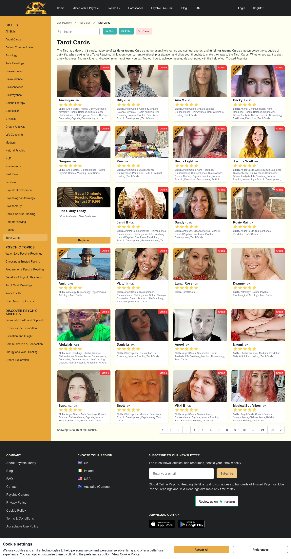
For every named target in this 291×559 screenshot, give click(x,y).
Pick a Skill (84, 22)
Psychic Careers (17, 494)
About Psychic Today (21, 462)
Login (241, 8)
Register (258, 8)
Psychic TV (113, 8)
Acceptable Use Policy (22, 526)
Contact (11, 486)
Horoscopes (135, 8)
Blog (184, 8)
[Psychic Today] (36, 8)
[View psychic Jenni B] (83, 215)
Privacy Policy (16, 502)
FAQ (197, 8)
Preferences (261, 549)
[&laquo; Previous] (162, 429)
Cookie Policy (16, 510)
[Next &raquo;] (281, 429)
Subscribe (227, 473)
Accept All (201, 549)
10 (244, 430)
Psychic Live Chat (162, 8)
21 (262, 430)
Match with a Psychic (85, 8)
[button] (61, 104)
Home (61, 8)
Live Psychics (64, 22)
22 (272, 430)
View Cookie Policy (126, 554)
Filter (128, 31)
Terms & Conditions (20, 518)
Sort (111, 31)
